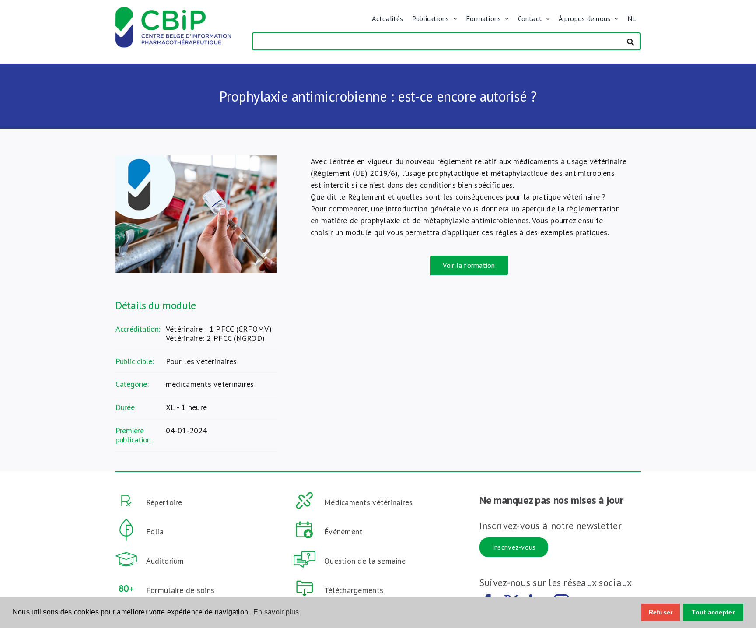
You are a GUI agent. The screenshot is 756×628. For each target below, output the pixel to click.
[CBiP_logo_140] (173, 11)
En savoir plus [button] (276, 612)
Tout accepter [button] (713, 612)
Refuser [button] (661, 612)
